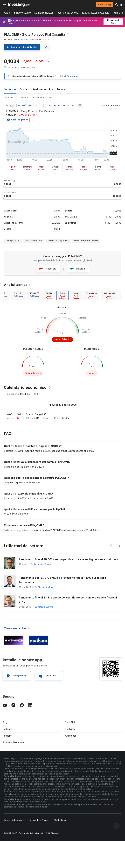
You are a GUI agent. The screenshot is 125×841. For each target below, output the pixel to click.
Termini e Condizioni (14, 820)
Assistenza (70, 735)
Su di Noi (70, 722)
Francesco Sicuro (42, 564)
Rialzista (80, 268)
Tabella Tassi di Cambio (95, 12)
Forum (61, 89)
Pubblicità (70, 729)
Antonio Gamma (45, 607)
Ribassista (51, 268)
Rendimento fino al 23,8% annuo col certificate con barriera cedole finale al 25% (68, 600)
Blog (5, 722)
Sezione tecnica (42, 89)
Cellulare (7, 729)
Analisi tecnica (15, 285)
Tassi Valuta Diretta (67, 12)
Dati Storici (24, 97)
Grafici (24, 89)
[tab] (18, 295)
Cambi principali (43, 12)
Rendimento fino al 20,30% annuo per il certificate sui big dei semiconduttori (68, 559)
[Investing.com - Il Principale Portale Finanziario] (19, 5)
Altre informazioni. (69, 76)
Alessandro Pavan (46, 587)
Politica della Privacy (39, 820)
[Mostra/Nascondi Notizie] (80, 105)
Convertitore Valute (42, 97)
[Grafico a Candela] (7, 105)
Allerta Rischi (60, 820)
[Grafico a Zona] (12, 105)
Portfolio (7, 735)
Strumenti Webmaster (14, 742)
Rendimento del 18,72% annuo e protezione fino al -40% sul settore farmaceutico (62, 580)
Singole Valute (22, 12)
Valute (7, 12)
